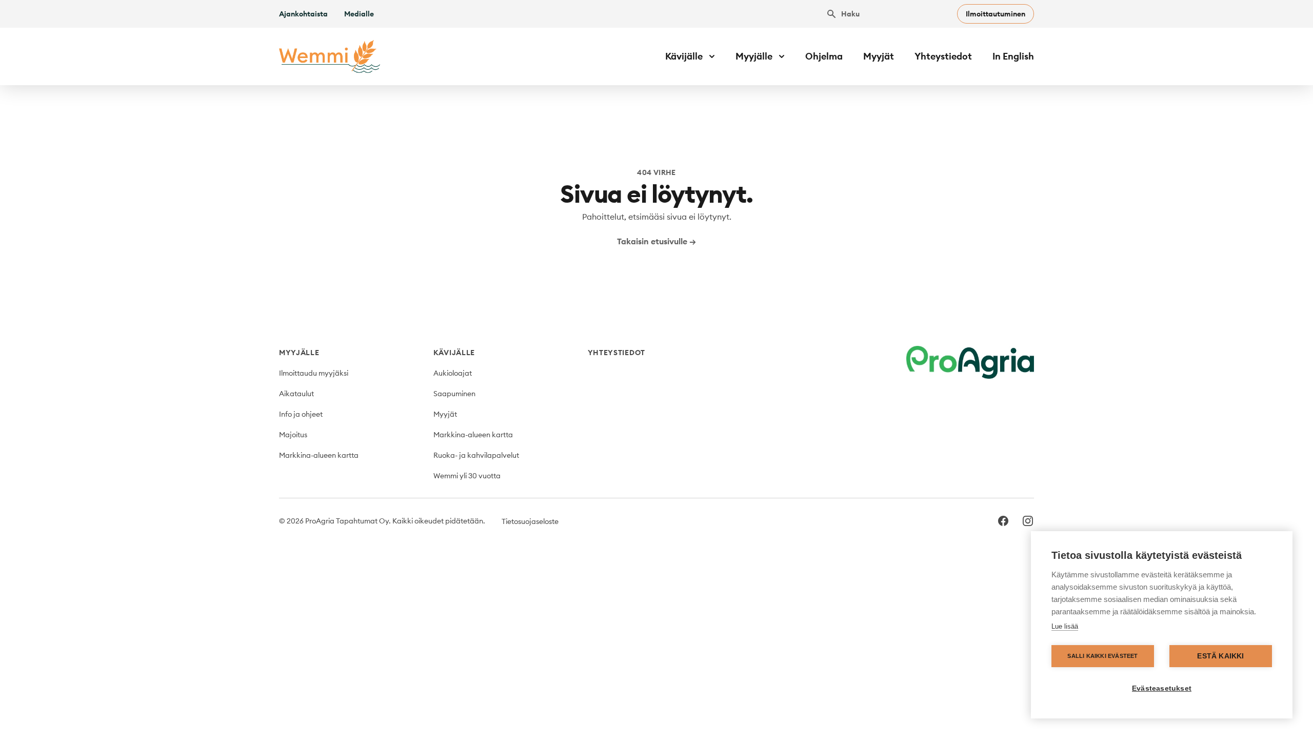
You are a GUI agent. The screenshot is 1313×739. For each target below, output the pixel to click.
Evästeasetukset (1161, 688)
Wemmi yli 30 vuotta (467, 475)
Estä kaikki (1220, 656)
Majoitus (293, 434)
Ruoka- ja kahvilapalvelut (476, 455)
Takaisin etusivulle (656, 241)
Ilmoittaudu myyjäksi (313, 373)
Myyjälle (299, 352)
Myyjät (878, 56)
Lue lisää (1064, 626)
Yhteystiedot (943, 56)
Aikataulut (296, 393)
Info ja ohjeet (301, 414)
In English (1013, 56)
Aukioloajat (452, 373)
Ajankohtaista (303, 13)
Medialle (359, 13)
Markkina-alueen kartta (319, 455)
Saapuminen (454, 393)
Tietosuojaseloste (530, 521)
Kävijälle (454, 352)
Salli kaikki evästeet (1102, 656)
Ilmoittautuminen (995, 13)
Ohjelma (824, 56)
